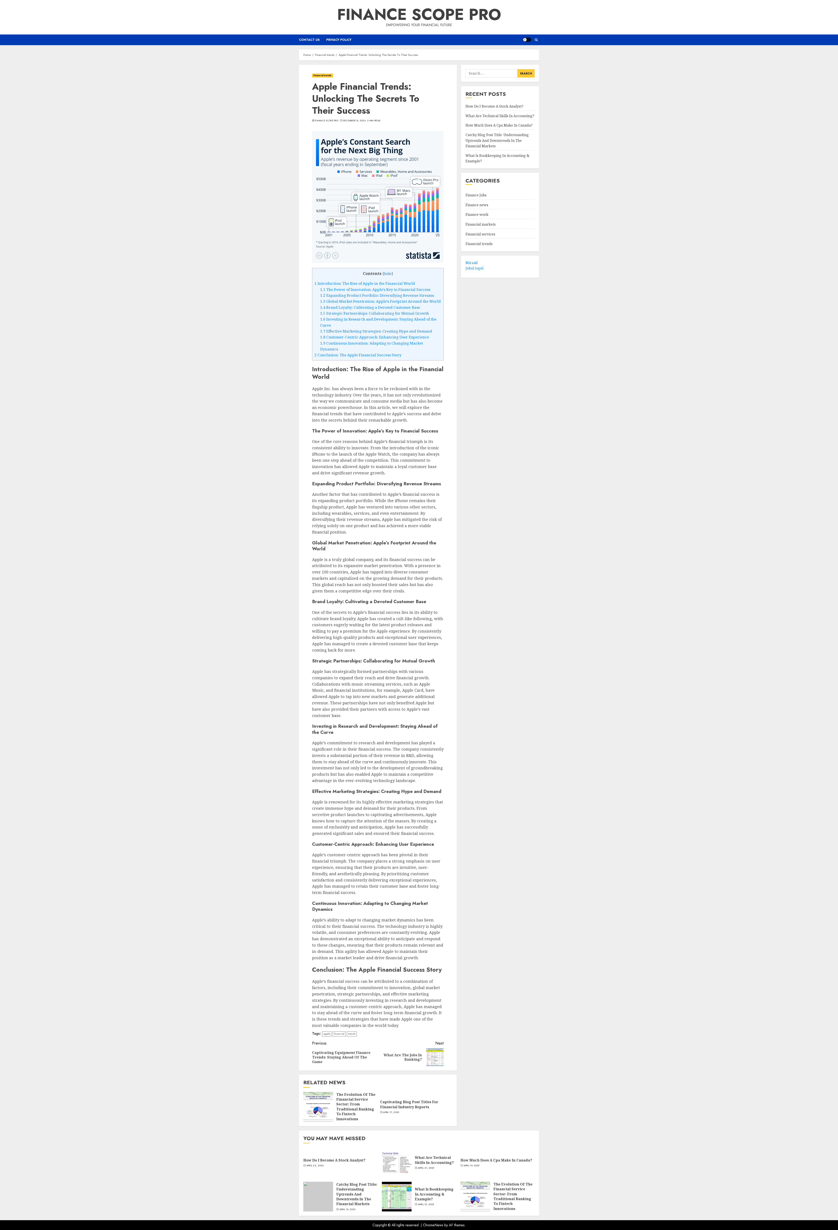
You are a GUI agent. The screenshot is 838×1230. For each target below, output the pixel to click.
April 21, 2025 (426, 1168)
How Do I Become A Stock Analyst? (494, 106)
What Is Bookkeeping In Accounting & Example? (434, 1194)
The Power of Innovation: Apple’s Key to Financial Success (375, 289)
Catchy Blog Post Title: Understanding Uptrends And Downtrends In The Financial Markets (497, 140)
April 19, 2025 (471, 1165)
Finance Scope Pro (419, 14)
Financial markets (480, 224)
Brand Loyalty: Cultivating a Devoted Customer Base (370, 307)
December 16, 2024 (354, 120)
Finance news (476, 204)
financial (339, 1034)
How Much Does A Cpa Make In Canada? (498, 125)
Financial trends (322, 75)
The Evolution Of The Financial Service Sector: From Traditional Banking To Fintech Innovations (355, 1106)
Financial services (480, 234)
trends (351, 1034)
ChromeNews (433, 1225)
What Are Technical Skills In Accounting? (499, 115)
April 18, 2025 (426, 1204)
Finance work (476, 214)
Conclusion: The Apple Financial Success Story (358, 354)
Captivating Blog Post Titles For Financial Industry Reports (409, 1104)
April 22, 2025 (314, 1165)
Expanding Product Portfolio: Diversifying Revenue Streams (377, 295)
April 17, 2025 (391, 1112)
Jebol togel (474, 268)
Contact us (309, 40)
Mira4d (471, 262)
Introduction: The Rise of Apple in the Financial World (364, 283)
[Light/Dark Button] (527, 40)
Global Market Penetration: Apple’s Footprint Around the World (380, 301)
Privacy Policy (339, 40)
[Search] (536, 40)
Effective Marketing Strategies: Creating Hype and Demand (376, 331)
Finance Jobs (475, 195)
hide (388, 273)
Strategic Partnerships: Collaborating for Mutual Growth (374, 313)
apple (326, 1034)
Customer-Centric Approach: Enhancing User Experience (374, 337)
